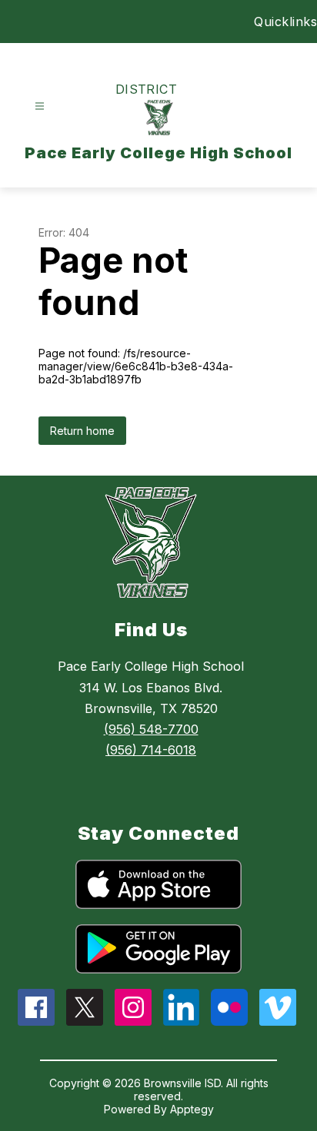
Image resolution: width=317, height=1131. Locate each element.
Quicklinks (285, 21)
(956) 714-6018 (150, 750)
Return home (82, 430)
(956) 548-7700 (151, 729)
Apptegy (192, 1109)
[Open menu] (39, 106)
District (146, 89)
